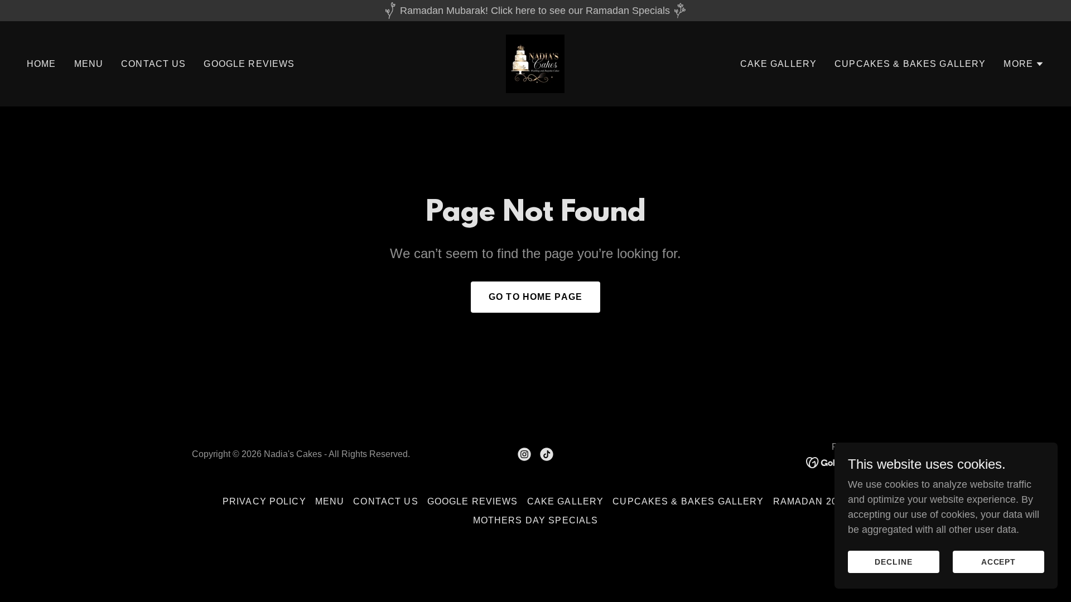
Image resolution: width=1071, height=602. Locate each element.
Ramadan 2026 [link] (811, 501)
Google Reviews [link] (249, 64)
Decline (894, 561)
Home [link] (41, 64)
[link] (535, 63)
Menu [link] (89, 64)
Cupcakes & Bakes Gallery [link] (910, 64)
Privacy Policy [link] (264, 501)
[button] (1024, 64)
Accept (998, 561)
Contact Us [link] (153, 64)
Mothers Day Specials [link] (536, 520)
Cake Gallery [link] (778, 64)
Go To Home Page (535, 297)
